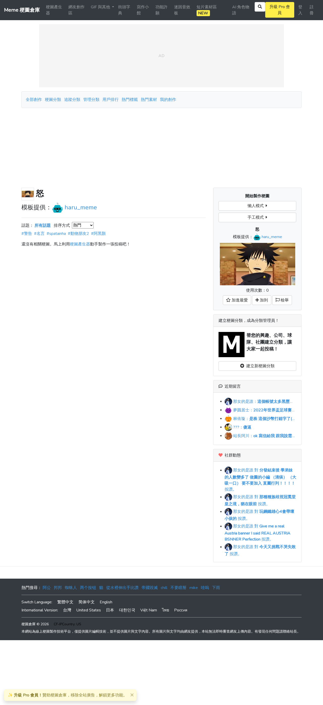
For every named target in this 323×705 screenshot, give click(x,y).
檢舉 (284, 300)
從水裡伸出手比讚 (122, 587)
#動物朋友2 (78, 233)
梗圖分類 (53, 99)
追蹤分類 (72, 99)
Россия (180, 610)
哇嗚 (205, 587)
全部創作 (34, 99)
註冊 (312, 10)
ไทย (165, 610)
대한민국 (127, 610)
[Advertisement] (161, 145)
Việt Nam (148, 610)
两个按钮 (88, 587)
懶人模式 (257, 206)
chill (164, 587)
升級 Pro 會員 (280, 10)
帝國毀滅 (150, 587)
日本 (110, 610)
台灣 (67, 610)
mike (194, 587)
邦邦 (58, 587)
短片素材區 (207, 10)
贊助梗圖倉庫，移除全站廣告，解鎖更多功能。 (67, 695)
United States (88, 610)
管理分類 (91, 99)
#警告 (26, 233)
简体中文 (86, 602)
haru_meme (81, 207)
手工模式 (257, 217)
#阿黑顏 (98, 233)
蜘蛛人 (71, 587)
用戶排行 (110, 99)
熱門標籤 (130, 99)
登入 (300, 10)
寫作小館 (143, 10)
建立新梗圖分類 (259, 366)
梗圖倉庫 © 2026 (35, 624)
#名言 (39, 233)
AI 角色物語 (240, 10)
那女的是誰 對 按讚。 (260, 479)
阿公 (47, 587)
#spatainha (56, 233)
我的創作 (168, 99)
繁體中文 (65, 602)
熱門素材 (149, 99)
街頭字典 (124, 10)
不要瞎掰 (178, 587)
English (106, 602)
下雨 (216, 587)
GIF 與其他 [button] (101, 7)
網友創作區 (76, 10)
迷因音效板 (182, 10)
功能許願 (161, 10)
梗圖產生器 (54, 10)
